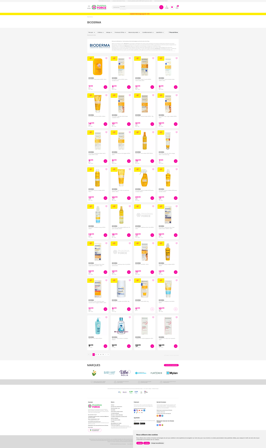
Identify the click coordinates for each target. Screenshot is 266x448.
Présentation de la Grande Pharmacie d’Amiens (98, 425)
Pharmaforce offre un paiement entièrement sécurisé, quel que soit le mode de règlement (143, 405)
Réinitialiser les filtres (91, 35)
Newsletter (113, 409)
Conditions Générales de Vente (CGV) (119, 416)
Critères (100, 32)
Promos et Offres (119, 32)
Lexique (112, 404)
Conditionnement (147, 32)
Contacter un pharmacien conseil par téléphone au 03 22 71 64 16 (98, 417)
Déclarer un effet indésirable (117, 414)
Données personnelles (115, 419)
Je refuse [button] (146, 443)
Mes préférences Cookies (116, 423)
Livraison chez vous (161, 411)
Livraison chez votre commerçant (164, 413)
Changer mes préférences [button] (157, 443)
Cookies (112, 421)
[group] (94, 373)
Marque (108, 32)
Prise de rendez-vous (115, 408)
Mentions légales (114, 418)
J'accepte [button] (139, 443)
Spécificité (159, 32)
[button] (89, 7)
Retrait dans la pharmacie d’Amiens (164, 410)
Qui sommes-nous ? (92, 414)
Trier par (90, 32)
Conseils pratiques (115, 413)
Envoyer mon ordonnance (116, 406)
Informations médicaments (117, 411)
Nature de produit (133, 32)
